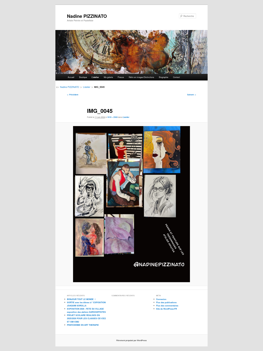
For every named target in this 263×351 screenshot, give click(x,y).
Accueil (71, 77)
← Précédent (72, 94)
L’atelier (95, 77)
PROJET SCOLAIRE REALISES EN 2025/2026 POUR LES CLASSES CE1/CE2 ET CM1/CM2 (86, 318)
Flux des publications (166, 302)
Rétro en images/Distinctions (141, 77)
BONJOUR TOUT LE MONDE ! (81, 299)
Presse (121, 77)
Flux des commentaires (167, 305)
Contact (176, 77)
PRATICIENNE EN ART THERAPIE (83, 324)
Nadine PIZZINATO (87, 16)
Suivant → (191, 94)
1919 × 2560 (112, 117)
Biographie (163, 77)
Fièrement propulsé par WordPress (131, 340)
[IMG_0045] (131, 204)
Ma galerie (108, 77)
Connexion (161, 299)
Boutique (83, 77)
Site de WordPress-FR (166, 308)
